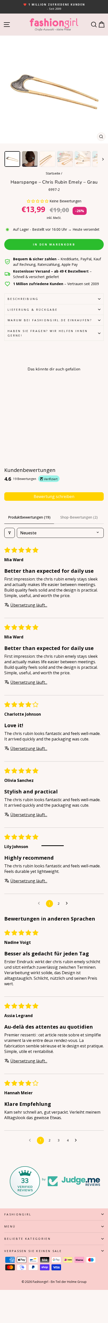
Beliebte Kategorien (27, 1239)
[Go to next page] (68, 903)
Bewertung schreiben (54, 496)
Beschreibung (23, 299)
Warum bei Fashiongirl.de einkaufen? (50, 320)
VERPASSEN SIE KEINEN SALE (33, 1251)
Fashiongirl (17, 1214)
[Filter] (9, 533)
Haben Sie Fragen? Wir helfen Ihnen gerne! (48, 333)
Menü (10, 1226)
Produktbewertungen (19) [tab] (29, 517)
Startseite (53, 173)
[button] (38, 201)
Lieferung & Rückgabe (33, 309)
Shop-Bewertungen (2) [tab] (79, 517)
